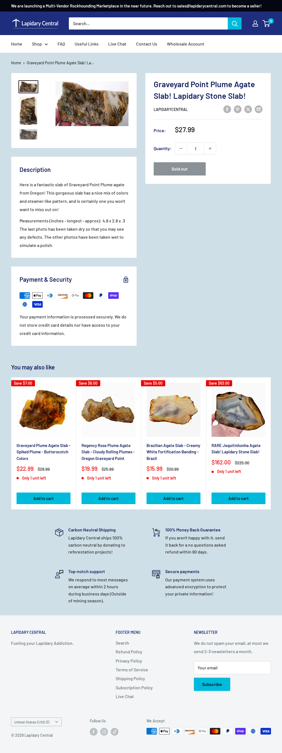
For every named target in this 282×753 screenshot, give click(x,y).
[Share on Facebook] (227, 109)
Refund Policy (129, 651)
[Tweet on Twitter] (248, 109)
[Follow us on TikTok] (114, 732)
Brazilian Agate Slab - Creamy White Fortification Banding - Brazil (173, 452)
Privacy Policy (129, 660)
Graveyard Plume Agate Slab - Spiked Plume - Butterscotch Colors (43, 452)
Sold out (180, 168)
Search (122, 642)
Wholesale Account (185, 43)
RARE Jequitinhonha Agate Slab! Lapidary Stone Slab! (236, 448)
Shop (37, 43)
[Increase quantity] (210, 148)
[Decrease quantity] (181, 148)
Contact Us (146, 43)
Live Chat (117, 43)
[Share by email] (258, 109)
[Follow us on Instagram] (104, 732)
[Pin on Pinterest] (238, 109)
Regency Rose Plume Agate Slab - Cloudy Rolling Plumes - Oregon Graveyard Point (108, 452)
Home (16, 43)
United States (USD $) (31, 722)
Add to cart (43, 498)
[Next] (271, 443)
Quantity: (163, 148)
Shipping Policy (130, 678)
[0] (266, 23)
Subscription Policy (134, 687)
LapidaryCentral (171, 109)
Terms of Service (132, 669)
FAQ (61, 43)
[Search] (235, 23)
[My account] (255, 23)
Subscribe (212, 684)
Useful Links (87, 43)
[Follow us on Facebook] (93, 732)
